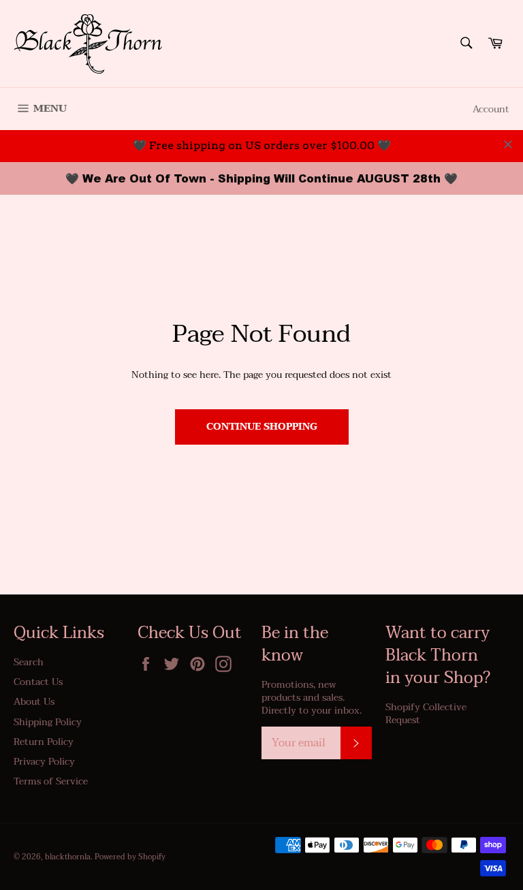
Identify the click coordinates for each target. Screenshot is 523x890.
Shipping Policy (48, 722)
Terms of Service (51, 781)
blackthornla (68, 857)
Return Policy (44, 742)
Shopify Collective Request (425, 713)
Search (29, 662)
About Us (34, 702)
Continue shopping (261, 426)
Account (491, 109)
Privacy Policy (44, 761)
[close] (508, 144)
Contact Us (38, 682)
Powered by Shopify (130, 857)
